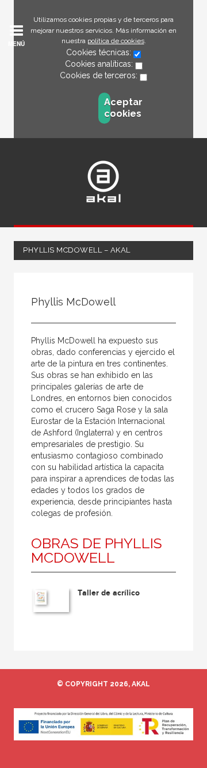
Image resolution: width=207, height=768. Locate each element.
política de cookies (115, 41)
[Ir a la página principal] (103, 181)
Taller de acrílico (109, 593)
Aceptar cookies (107, 108)
